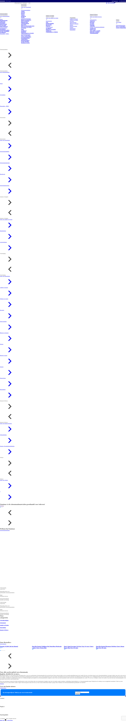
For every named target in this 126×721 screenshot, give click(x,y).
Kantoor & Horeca (14, 709)
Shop (1, 707)
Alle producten (3, 644)
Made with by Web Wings (6, 720)
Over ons (2, 713)
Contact (12, 712)
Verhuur (12, 710)
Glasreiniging (13, 707)
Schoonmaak (2, 710)
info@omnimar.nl (115, 1)
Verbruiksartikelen (4, 709)
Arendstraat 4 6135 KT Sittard (6, 699)
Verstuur (77, 693)
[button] (63, 513)
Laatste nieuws (3, 688)
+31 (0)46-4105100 (122, 1)
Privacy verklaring (14, 696)
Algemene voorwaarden (5, 696)
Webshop (8, 505)
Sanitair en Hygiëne (4, 712)
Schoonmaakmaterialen (5, 530)
